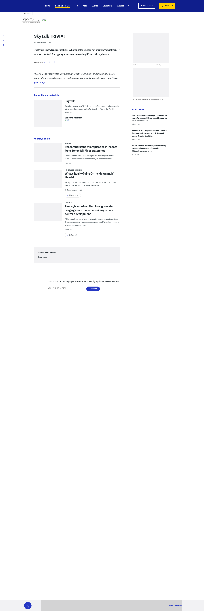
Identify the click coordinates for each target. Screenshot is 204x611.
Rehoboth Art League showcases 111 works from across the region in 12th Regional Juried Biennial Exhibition (149, 133)
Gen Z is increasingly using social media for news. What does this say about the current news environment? (149, 118)
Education (107, 5)
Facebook (44, 62)
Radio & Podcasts (62, 5)
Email (54, 62)
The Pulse (70, 170)
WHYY (31, 6)
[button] (28, 605)
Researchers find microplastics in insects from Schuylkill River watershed (91, 148)
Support (120, 5)
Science (27, 14)
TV (76, 5)
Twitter (49, 62)
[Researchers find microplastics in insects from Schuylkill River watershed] (48, 154)
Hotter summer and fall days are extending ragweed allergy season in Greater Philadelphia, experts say (149, 148)
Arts (85, 5)
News (47, 5)
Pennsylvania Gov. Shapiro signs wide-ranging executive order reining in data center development (89, 210)
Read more (42, 257)
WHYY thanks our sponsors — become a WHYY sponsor (148, 65)
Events (95, 5)
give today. (39, 82)
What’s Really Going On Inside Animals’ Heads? (89, 175)
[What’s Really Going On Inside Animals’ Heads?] (48, 181)
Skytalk (70, 101)
